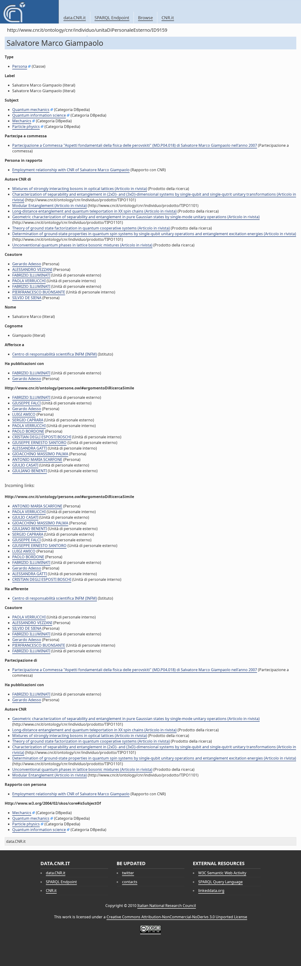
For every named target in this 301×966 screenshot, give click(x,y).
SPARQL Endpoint (112, 17)
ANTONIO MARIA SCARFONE (37, 459)
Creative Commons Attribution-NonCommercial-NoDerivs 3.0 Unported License (177, 916)
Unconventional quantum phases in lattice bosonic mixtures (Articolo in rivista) (82, 245)
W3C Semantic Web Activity (222, 872)
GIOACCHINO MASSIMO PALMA (40, 453)
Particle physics (26, 126)
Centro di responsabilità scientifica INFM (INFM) (54, 354)
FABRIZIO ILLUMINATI (31, 275)
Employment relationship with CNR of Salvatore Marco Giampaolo (71, 169)
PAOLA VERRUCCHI (29, 280)
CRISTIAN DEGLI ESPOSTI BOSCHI (41, 436)
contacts (129, 881)
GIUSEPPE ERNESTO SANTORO (39, 442)
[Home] (29, 12)
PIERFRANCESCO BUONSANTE (38, 292)
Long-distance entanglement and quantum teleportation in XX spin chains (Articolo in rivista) (94, 211)
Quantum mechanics (30, 109)
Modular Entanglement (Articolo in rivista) (49, 205)
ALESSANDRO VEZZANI (32, 269)
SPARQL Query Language (220, 881)
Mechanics (21, 120)
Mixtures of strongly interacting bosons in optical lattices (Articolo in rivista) (79, 188)
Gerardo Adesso (26, 263)
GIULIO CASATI (25, 465)
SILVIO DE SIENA (26, 297)
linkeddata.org (211, 890)
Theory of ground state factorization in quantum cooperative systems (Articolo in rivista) (91, 228)
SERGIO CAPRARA (27, 420)
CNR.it (168, 17)
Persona (19, 66)
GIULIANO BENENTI (29, 470)
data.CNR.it (74, 17)
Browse (145, 17)
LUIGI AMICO (24, 414)
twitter (128, 872)
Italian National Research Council (166, 905)
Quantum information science (39, 115)
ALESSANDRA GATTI (29, 448)
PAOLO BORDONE (28, 431)
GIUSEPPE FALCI (26, 403)
